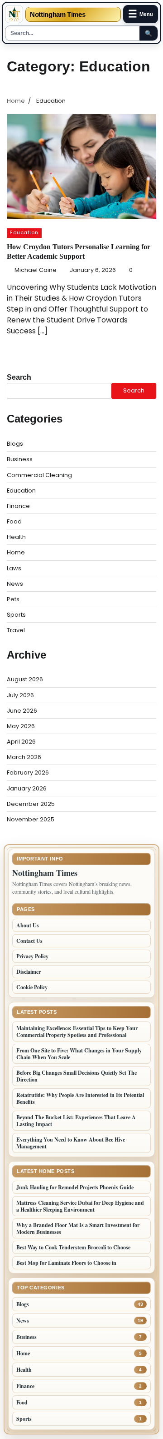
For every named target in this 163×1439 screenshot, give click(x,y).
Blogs (15, 444)
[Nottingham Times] (14, 14)
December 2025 (31, 804)
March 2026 (24, 757)
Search (19, 377)
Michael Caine (35, 270)
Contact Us (29, 941)
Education (24, 232)
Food (14, 521)
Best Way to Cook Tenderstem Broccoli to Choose (73, 1247)
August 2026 (25, 679)
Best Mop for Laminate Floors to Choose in (66, 1263)
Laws (14, 568)
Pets (13, 599)
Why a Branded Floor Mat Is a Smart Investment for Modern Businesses (77, 1228)
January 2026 (27, 788)
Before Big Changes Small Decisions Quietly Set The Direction (76, 1076)
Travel (16, 630)
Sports (16, 615)
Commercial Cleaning (39, 475)
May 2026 (21, 726)
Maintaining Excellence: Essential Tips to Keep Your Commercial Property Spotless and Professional (77, 1031)
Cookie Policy (32, 987)
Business (20, 459)
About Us (27, 925)
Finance (18, 506)
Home (16, 552)
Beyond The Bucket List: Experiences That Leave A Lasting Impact (76, 1120)
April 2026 (21, 741)
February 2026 (28, 772)
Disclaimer (28, 972)
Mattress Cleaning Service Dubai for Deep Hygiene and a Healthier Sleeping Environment (80, 1206)
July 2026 (20, 695)
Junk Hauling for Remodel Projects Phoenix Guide (75, 1187)
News (15, 584)
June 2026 (22, 710)
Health (16, 537)
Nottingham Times (57, 14)
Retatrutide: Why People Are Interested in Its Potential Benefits (80, 1098)
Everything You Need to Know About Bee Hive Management (70, 1143)
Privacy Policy (32, 956)
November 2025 (30, 819)
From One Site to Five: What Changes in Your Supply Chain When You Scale (79, 1054)
